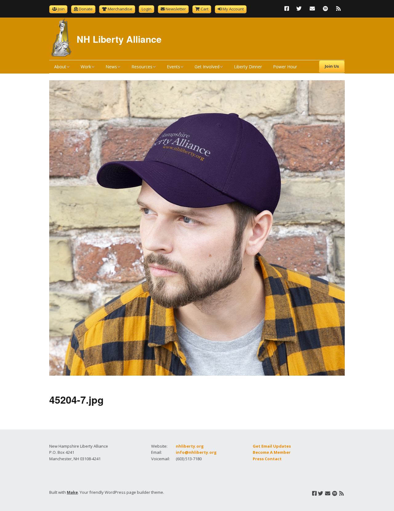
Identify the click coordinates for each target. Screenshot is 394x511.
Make (72, 492)
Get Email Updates (272, 446)
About (60, 67)
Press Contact (267, 458)
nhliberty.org (190, 446)
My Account (233, 9)
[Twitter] (299, 8)
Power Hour (285, 67)
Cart (204, 9)
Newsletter (176, 9)
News (111, 67)
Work (86, 67)
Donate (86, 9)
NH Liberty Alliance (119, 39)
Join (61, 9)
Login (146, 9)
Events (173, 67)
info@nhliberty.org (196, 452)
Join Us (332, 66)
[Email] (312, 8)
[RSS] (338, 8)
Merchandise (120, 9)
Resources (141, 67)
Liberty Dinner (248, 67)
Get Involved (207, 67)
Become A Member (272, 452)
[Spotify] (325, 8)
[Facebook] (288, 8)
